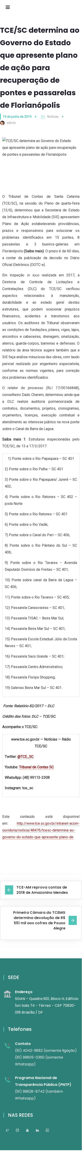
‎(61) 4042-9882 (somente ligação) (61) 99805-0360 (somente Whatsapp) (46, 1057)
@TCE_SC (25, 756)
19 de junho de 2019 (17, 116)
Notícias (53, 116)
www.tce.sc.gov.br (25, 739)
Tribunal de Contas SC (36, 767)
